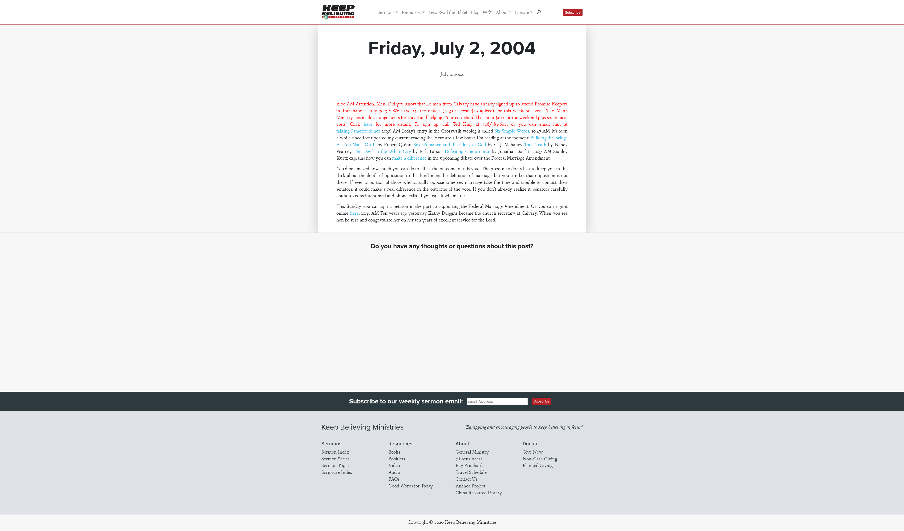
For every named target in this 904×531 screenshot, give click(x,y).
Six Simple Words (511, 130)
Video (394, 465)
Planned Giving (538, 465)
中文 (487, 12)
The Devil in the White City (382, 151)
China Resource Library (479, 492)
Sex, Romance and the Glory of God (449, 144)
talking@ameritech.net (358, 130)
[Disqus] (452, 316)
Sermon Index (335, 451)
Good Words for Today (410, 485)
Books (394, 451)
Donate (522, 12)
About (502, 12)
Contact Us (466, 478)
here (368, 124)
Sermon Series (335, 458)
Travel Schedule (471, 472)
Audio (394, 472)
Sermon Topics (335, 465)
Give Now (533, 451)
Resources (411, 12)
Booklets (396, 458)
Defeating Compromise (467, 151)
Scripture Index (336, 472)
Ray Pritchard (469, 465)
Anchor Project (470, 485)
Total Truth (535, 144)
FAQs (394, 478)
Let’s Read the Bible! (447, 12)
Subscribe (573, 12)
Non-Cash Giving (540, 458)
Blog (475, 12)
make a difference (409, 157)
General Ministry (472, 451)
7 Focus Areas (469, 458)
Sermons (385, 12)
